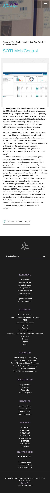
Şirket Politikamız (25, 285)
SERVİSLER (25, 436)
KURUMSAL (25, 430)
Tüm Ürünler (16, 42)
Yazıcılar (25, 325)
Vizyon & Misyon (25, 282)
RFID (25, 320)
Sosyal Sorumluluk (25, 290)
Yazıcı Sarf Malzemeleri (25, 323)
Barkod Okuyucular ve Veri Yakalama (25, 317)
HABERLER (25, 441)
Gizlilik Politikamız (25, 301)
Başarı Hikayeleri (25, 393)
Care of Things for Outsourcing (25, 366)
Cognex (25, 342)
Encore (25, 339)
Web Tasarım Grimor (25, 486)
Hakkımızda (25, 280)
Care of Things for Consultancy (25, 358)
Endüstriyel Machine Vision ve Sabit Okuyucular (25, 333)
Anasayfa (6, 42)
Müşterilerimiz (25, 385)
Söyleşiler (25, 387)
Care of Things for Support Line (25, 371)
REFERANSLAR (25, 438)
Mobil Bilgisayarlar (25, 315)
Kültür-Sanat (25, 411)
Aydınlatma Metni (25, 299)
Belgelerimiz (25, 288)
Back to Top (25, 483)
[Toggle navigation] (45, 4)
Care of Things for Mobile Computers (25, 363)
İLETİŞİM (25, 446)
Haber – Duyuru (25, 409)
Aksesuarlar (25, 336)
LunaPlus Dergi (25, 406)
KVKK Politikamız (25, 462)
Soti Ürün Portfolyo (37, 42)
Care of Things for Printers (25, 368)
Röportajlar (25, 390)
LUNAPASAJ (25, 444)
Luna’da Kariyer (25, 296)
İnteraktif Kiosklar (25, 331)
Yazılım (26, 42)
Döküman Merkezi (25, 414)
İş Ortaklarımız (25, 293)
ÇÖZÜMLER (25, 433)
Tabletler (25, 328)
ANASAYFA (25, 428)
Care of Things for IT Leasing (25, 360)
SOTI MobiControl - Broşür (18, 222)
